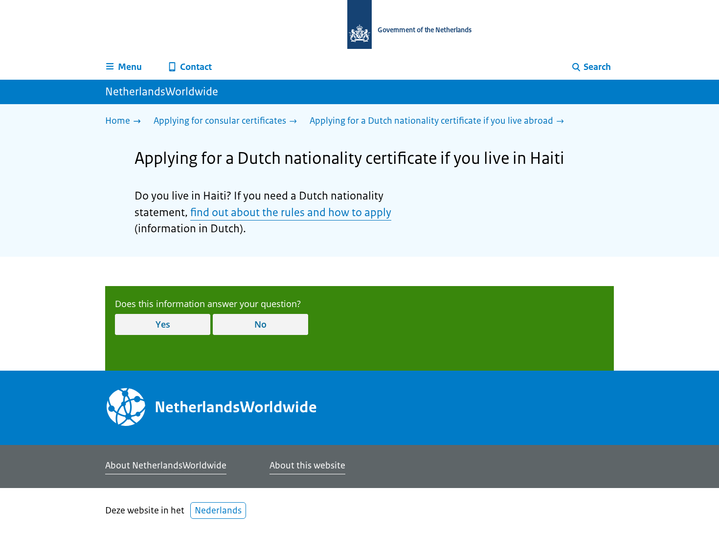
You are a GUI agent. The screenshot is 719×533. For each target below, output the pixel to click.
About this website (307, 465)
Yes (163, 324)
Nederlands (218, 510)
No (260, 324)
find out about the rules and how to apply (290, 212)
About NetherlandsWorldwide (165, 465)
